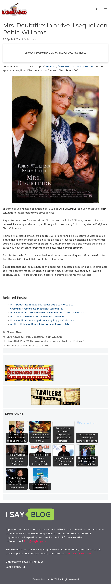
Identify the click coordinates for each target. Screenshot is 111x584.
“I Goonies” (64, 66)
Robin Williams (53, 336)
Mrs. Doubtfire (34, 336)
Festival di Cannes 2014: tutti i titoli (28, 345)
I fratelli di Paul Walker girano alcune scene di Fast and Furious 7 (45, 341)
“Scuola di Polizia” (83, 66)
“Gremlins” (50, 66)
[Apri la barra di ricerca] (97, 9)
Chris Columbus (16, 336)
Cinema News (14, 332)
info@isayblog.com (35, 541)
